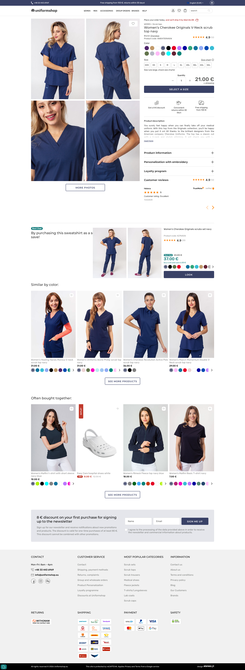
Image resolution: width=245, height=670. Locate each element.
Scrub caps (130, 600)
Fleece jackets (131, 585)
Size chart (206, 60)
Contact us (176, 564)
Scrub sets (129, 564)
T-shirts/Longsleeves (135, 590)
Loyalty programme (88, 590)
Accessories (106, 11)
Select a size (179, 89)
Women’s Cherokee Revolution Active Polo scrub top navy (145, 361)
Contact (82, 564)
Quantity (181, 75)
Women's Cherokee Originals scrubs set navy (188, 229)
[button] (179, 153)
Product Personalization (90, 585)
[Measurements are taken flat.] (213, 60)
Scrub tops (157, 24)
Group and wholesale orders (93, 580)
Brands (135, 11)
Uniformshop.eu (61, 666)
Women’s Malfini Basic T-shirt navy (187, 473)
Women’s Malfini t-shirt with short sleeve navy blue (52, 474)
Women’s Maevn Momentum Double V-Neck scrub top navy (189, 361)
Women (87, 11)
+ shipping (209, 83)
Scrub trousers (132, 575)
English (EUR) (196, 3)
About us (175, 569)
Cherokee (154, 36)
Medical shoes (131, 580)
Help (144, 11)
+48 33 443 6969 (41, 3)
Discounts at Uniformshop (91, 595)
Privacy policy (178, 580)
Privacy (128, 666)
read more (148, 141)
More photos (85, 187)
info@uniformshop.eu (47, 575)
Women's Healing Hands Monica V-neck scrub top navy (52, 361)
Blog (172, 585)
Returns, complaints (88, 575)
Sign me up (195, 521)
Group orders (123, 11)
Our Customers (178, 590)
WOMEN (147, 24)
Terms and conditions (181, 575)
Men (95, 11)
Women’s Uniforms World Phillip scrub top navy (99, 361)
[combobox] (201, 11)
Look (189, 274)
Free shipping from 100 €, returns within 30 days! (122, 3)
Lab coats (129, 595)
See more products (122, 381)
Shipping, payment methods (93, 569)
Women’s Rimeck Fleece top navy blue (143, 473)
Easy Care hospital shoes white (93, 473)
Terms (137, 666)
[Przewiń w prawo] (211, 267)
